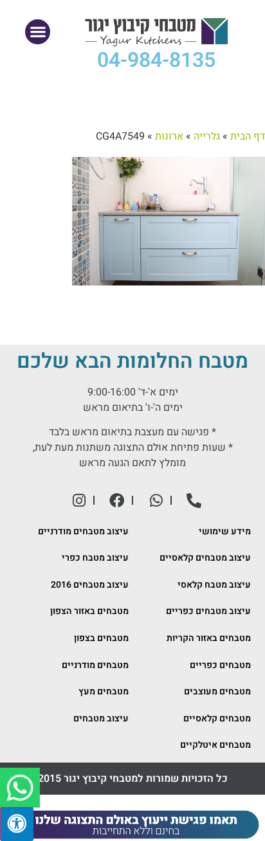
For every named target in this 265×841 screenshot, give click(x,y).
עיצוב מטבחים (101, 718)
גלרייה (207, 136)
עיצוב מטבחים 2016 (90, 585)
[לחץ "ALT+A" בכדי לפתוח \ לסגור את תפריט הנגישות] (16, 824)
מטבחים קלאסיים (217, 718)
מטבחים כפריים (220, 665)
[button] (37, 31)
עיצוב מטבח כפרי (95, 558)
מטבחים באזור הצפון (89, 611)
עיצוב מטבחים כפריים (208, 611)
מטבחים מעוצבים (217, 691)
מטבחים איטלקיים (215, 745)
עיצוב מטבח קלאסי (214, 585)
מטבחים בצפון (101, 638)
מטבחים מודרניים (95, 665)
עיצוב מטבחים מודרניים (83, 531)
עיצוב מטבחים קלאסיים (205, 558)
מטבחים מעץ (103, 691)
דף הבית (247, 136)
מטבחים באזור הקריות (209, 638)
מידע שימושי (225, 531)
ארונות (169, 136)
